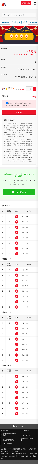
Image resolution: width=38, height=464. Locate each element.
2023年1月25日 (19, 22)
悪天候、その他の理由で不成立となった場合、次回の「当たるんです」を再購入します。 (19, 104)
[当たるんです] (3, 5)
